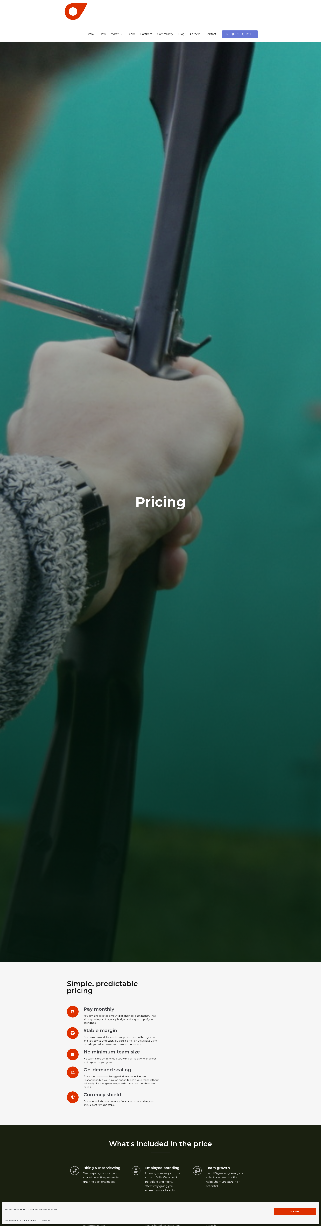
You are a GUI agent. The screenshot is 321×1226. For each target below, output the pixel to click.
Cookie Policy (11, 1220)
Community (165, 34)
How (103, 34)
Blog (181, 34)
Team (131, 34)
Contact (211, 34)
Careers (195, 34)
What (115, 34)
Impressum (44, 1220)
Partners (146, 34)
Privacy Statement (29, 1220)
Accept (295, 1211)
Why (91, 34)
